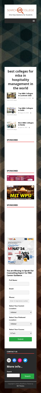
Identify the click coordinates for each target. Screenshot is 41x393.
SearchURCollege (12, 100)
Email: (11, 289)
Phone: (12, 297)
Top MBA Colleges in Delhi (25, 109)
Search (9, 372)
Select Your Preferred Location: (17, 318)
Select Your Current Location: (16, 307)
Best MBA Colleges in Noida (26, 124)
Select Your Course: (16, 329)
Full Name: (13, 280)
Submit (20, 339)
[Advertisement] (20, 45)
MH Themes (20, 386)
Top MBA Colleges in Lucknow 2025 (25, 94)
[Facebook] (14, 360)
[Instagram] (20, 360)
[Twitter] (25, 360)
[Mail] (9, 360)
